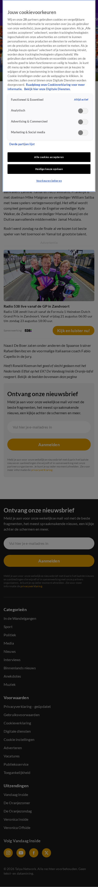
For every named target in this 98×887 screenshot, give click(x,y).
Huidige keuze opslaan (49, 168)
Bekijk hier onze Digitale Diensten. (47, 89)
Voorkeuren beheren (49, 180)
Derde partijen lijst (22, 144)
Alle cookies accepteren (49, 157)
